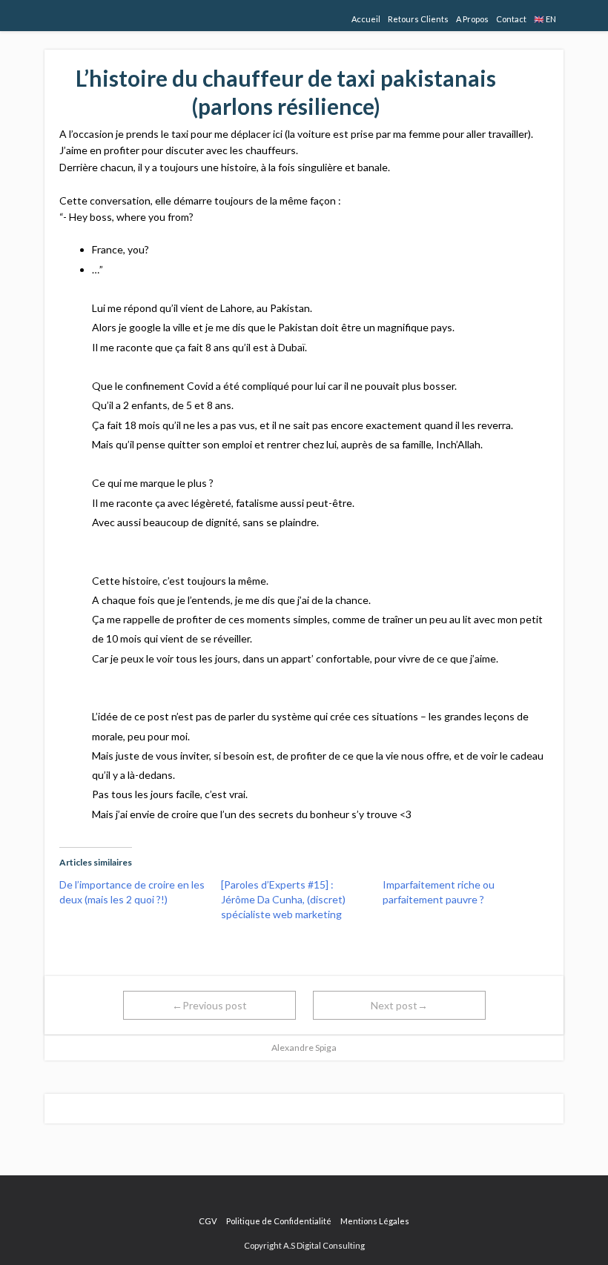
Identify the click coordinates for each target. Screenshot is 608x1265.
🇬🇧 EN (545, 19)
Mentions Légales (374, 1221)
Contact (511, 19)
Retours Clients (418, 19)
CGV (208, 1221)
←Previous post (209, 1005)
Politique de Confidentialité (278, 1221)
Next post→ (399, 1005)
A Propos (472, 19)
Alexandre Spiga (304, 1047)
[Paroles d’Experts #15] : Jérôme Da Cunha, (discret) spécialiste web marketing (283, 899)
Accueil (365, 19)
